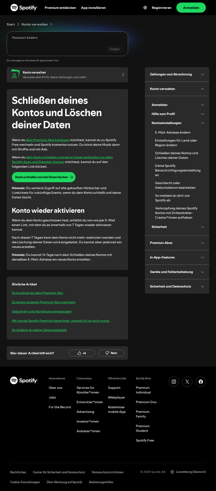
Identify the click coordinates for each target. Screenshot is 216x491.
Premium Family (143, 414)
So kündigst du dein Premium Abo (37, 292)
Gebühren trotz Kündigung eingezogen (42, 311)
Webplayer (116, 397)
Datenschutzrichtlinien (107, 472)
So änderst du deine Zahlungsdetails (39, 330)
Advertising (85, 411)
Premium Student (143, 428)
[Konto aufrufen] (122, 75)
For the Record (60, 407)
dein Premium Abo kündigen (47, 140)
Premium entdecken (60, 7)
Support (114, 387)
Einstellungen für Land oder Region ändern (176, 142)
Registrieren (161, 7)
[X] (187, 382)
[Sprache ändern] (145, 7)
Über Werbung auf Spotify (64, 482)
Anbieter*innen (88, 431)
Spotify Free (145, 440)
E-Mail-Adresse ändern (172, 132)
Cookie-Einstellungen (25, 482)
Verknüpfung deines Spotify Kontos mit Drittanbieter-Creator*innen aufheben (176, 213)
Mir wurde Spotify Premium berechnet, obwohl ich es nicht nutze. (61, 320)
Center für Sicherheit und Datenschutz (59, 472)
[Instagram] (174, 382)
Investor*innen (88, 421)
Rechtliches (18, 472)
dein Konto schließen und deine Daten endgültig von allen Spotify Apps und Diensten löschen (62, 159)
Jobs (52, 397)
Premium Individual (143, 390)
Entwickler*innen (90, 402)
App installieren (93, 7)
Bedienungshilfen (101, 482)
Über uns (55, 387)
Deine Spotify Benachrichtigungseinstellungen (178, 170)
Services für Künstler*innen (88, 390)
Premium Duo (146, 402)
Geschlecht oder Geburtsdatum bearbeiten (175, 185)
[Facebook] (201, 382)
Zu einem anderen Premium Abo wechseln (44, 302)
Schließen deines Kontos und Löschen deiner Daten (176, 155)
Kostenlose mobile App (117, 409)
